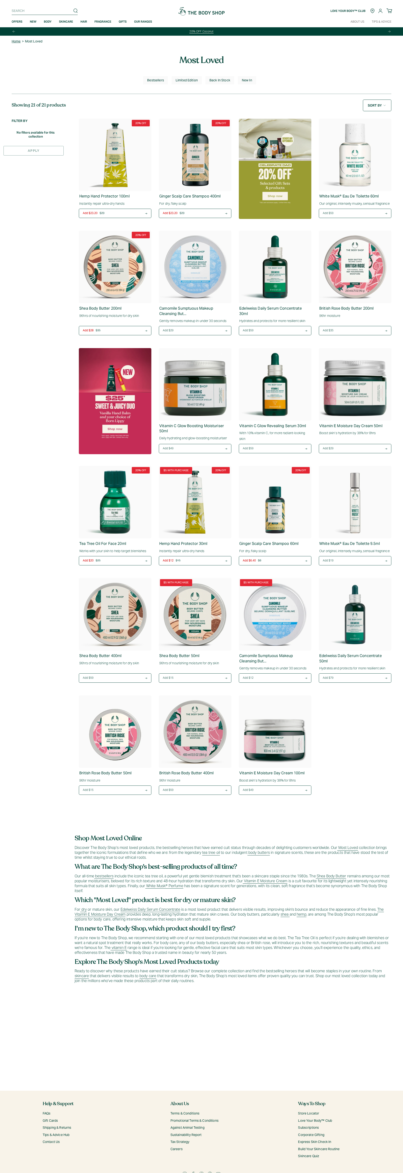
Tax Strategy (180, 1142)
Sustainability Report (186, 1135)
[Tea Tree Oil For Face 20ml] (115, 502)
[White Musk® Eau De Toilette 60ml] (355, 155)
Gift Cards (50, 1120)
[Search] (75, 11)
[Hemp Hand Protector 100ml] (115, 155)
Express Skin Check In (314, 1142)
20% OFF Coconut (201, 31)
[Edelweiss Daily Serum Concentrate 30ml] (275, 267)
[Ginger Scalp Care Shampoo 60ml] (275, 502)
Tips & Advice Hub (56, 1135)
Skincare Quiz (308, 1156)
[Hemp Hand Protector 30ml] (195, 502)
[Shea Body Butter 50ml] (195, 614)
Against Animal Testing (187, 1127)
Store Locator (308, 1113)
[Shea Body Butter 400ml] (115, 614)
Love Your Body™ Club (315, 1120)
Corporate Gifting (311, 1135)
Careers (176, 1149)
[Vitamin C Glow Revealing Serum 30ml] (275, 384)
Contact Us (51, 1142)
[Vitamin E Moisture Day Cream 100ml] (275, 731)
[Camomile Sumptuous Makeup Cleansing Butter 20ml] (275, 614)
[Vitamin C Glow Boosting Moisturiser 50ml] (195, 384)
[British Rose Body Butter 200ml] (355, 267)
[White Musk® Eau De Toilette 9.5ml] (355, 502)
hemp (301, 914)
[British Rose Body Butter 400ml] (195, 731)
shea (285, 914)
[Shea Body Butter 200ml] (115, 267)
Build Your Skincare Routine (319, 1149)
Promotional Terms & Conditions (194, 1120)
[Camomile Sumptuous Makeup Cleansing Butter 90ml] (195, 267)
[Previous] (14, 31)
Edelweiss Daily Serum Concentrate (150, 909)
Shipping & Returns (57, 1127)
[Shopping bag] (389, 10)
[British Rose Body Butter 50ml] (115, 731)
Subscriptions (308, 1127)
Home (16, 41)
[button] (33, 21)
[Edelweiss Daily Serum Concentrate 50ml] (355, 614)
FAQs (47, 1113)
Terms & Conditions (185, 1113)
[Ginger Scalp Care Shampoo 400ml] (195, 155)
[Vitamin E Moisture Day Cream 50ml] (355, 384)
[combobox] (43, 11)
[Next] (389, 31)
